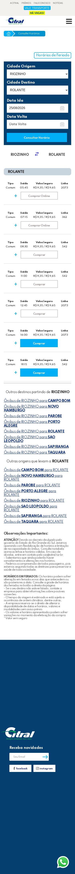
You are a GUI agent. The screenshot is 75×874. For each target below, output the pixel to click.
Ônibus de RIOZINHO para (37, 401)
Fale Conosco (42, 3)
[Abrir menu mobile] (69, 22)
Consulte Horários (29, 33)
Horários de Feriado (52, 55)
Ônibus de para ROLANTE (36, 470)
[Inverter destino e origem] (38, 155)
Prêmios (26, 3)
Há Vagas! (37, 13)
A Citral (14, 3)
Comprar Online (39, 196)
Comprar (39, 255)
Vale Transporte (37, 8)
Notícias (58, 3)
